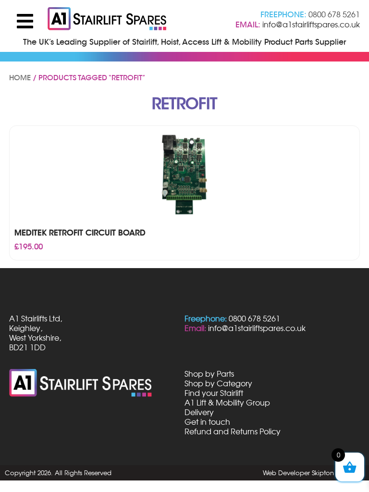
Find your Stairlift (213, 393)
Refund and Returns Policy (232, 431)
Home (20, 78)
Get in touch (207, 422)
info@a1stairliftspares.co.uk (311, 24)
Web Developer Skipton (298, 473)
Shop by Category (218, 383)
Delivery (199, 412)
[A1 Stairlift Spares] (108, 19)
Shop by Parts (209, 374)
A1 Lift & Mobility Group (227, 402)
